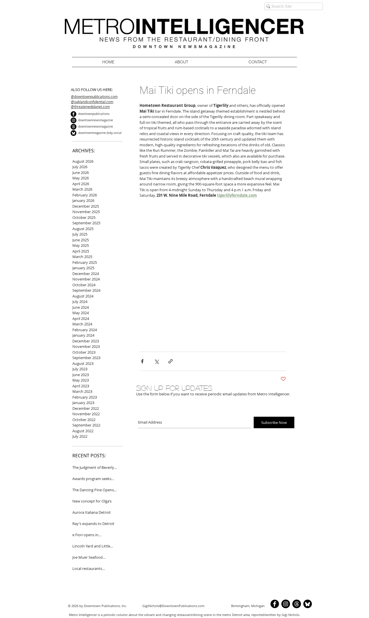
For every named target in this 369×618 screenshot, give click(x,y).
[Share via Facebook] (142, 361)
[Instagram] (73, 120)
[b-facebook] (73, 114)
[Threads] (73, 127)
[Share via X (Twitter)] (156, 361)
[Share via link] (170, 361)
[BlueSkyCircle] (73, 133)
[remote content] (213, 275)
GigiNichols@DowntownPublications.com (173, 606)
